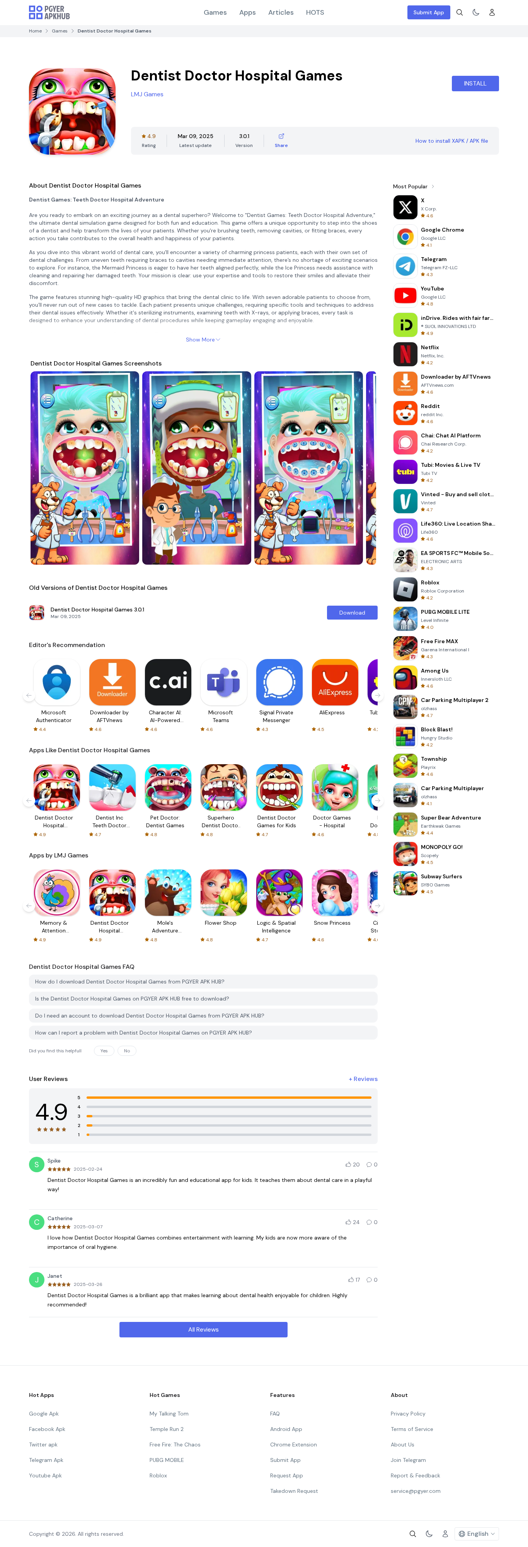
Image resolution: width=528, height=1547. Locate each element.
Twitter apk (43, 1444)
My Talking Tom (169, 1413)
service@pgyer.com (416, 1490)
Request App (286, 1475)
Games (215, 12)
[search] (460, 12)
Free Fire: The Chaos (175, 1444)
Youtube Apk (45, 1475)
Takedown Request (294, 1490)
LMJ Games (147, 94)
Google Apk (44, 1413)
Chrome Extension (293, 1444)
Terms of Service (412, 1429)
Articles (281, 12)
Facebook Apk (47, 1429)
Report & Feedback (415, 1475)
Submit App (429, 12)
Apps (247, 12)
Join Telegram (408, 1460)
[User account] (492, 12)
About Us (402, 1444)
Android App (286, 1429)
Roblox (158, 1475)
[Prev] (44, 468)
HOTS (315, 12)
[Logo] (49, 12)
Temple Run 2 (167, 1429)
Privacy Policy (408, 1413)
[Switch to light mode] (476, 12)
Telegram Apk (46, 1460)
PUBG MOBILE (167, 1460)
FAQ (275, 1413)
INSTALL (475, 83)
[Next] (363, 468)
